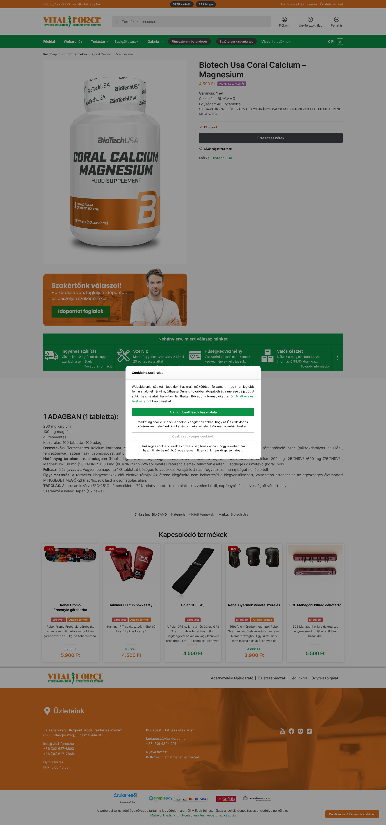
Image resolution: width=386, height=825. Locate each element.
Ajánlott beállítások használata (193, 412)
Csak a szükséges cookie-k (193, 436)
